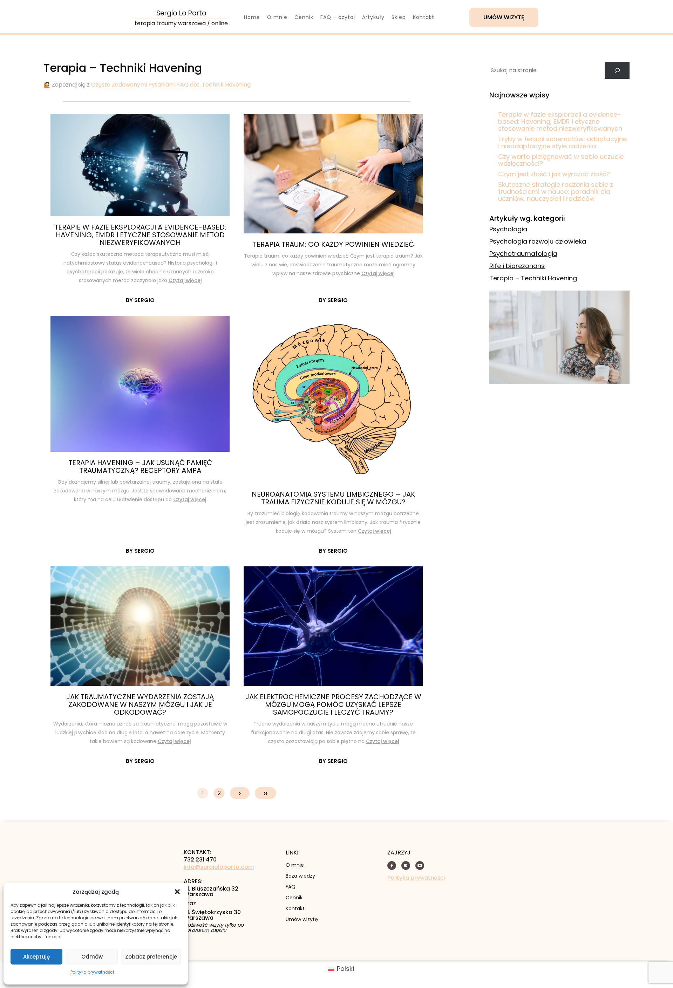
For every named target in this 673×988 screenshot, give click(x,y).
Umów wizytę (503, 17)
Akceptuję (36, 956)
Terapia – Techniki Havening (533, 278)
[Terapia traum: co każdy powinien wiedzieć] (333, 173)
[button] (177, 891)
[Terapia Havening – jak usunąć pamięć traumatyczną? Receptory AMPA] (140, 384)
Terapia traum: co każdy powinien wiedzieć (333, 244)
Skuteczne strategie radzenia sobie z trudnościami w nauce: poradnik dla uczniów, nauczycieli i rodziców (555, 191)
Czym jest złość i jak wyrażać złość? (554, 174)
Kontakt (423, 17)
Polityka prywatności (92, 972)
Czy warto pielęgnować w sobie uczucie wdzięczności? (561, 160)
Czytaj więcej (185, 280)
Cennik (303, 17)
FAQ (290, 886)
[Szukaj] (617, 70)
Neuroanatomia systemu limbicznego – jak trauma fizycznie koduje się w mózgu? (333, 498)
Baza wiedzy (300, 875)
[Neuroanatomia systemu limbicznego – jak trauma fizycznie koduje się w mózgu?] (333, 399)
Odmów (92, 956)
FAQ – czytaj (337, 17)
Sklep (399, 17)
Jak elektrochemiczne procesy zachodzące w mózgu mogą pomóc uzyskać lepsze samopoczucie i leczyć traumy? (333, 704)
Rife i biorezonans (517, 265)
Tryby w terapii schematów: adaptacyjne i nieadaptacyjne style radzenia (562, 142)
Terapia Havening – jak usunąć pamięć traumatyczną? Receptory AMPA (140, 466)
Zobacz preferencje (151, 956)
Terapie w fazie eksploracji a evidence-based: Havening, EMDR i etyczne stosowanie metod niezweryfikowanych (140, 234)
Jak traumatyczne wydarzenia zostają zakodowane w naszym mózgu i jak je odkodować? (140, 704)
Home (252, 17)
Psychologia (508, 229)
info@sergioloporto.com (219, 867)
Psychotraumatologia (523, 253)
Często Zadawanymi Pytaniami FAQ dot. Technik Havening (171, 85)
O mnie (277, 17)
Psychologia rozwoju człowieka (537, 241)
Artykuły (373, 17)
